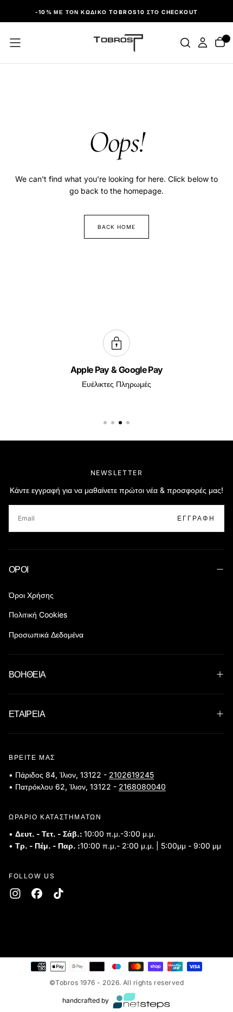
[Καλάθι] (219, 43)
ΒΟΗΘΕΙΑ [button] (27, 674)
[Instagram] (15, 893)
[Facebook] (36, 893)
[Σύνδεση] (202, 42)
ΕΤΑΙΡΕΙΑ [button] (27, 713)
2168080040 (142, 786)
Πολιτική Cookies (38, 614)
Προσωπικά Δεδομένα (46, 634)
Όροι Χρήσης (31, 595)
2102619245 (131, 774)
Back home (116, 227)
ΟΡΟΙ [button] (18, 569)
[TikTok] (58, 893)
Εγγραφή (196, 518)
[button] (15, 42)
